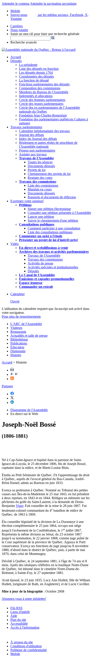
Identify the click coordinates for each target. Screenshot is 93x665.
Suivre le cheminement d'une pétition (53, 220)
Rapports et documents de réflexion (52, 197)
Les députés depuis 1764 (36, 72)
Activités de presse (40, 263)
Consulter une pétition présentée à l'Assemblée (59, 213)
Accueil (15, 57)
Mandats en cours (40, 189)
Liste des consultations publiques (50, 232)
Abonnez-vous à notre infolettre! (24, 599)
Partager (7, 386)
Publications (18, 343)
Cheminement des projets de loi (49, 174)
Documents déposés (41, 166)
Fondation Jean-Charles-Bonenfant (43, 115)
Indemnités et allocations (36, 96)
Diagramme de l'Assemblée (29, 410)
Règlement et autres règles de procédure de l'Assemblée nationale (48, 144)
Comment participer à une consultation (54, 228)
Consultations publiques (36, 224)
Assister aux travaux (33, 154)
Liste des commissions (43, 185)
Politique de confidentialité (28, 650)
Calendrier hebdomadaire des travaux (44, 131)
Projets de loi (36, 170)
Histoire (15, 355)
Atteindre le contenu (15, 3)
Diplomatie (18, 351)
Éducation (17, 347)
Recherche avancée (23, 42)
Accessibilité (19, 623)
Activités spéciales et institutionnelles (53, 267)
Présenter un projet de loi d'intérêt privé (48, 240)
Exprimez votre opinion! (27, 201)
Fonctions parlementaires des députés (44, 84)
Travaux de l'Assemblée (36, 158)
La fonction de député (34, 80)
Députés (16, 61)
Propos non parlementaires (37, 150)
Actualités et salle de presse (29, 335)
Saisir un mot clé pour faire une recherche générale (44, 34)
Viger (19, 506)
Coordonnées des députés (36, 76)
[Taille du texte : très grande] (16, 374)
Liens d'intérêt (20, 612)
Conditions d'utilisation (26, 646)
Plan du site (18, 620)
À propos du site (21, 642)
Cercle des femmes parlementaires (42, 100)
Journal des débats (31, 135)
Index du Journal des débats (38, 139)
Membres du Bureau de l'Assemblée (43, 92)
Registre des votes (40, 177)
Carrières (16, 26)
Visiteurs (16, 328)
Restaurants (18, 331)
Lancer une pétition (41, 216)
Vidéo (14, 244)
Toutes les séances (40, 162)
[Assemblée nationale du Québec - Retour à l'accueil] (38, 49)
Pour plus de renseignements (21, 316)
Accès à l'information (24, 627)
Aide (13, 616)
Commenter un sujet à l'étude (40, 236)
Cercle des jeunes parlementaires (41, 104)
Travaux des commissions (37, 181)
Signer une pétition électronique (49, 209)
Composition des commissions (39, 88)
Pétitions (25, 205)
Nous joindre (19, 30)
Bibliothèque (19, 339)
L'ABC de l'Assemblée (26, 324)
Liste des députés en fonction (39, 69)
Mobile (15, 654)
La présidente (28, 65)
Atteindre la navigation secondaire (53, 3)
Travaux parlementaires (26, 127)
